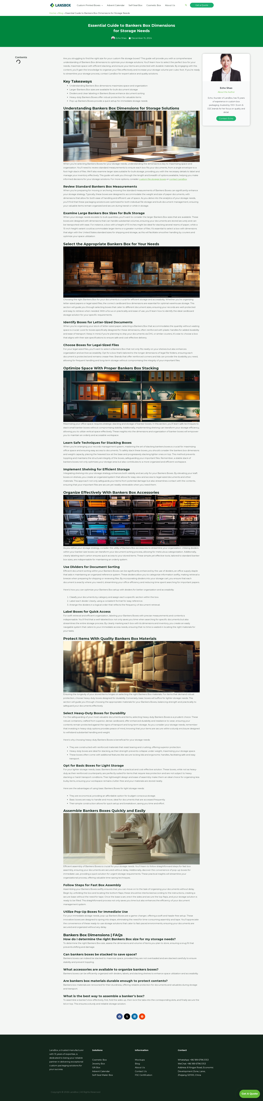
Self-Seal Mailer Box (102, 1075)
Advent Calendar (101, 1071)
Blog (137, 1063)
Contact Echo (226, 118)
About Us (140, 1067)
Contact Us (141, 1071)
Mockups (140, 1059)
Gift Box (96, 1067)
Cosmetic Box (99, 1059)
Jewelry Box (98, 1063)
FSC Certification (143, 1075)
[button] (101, 5)
